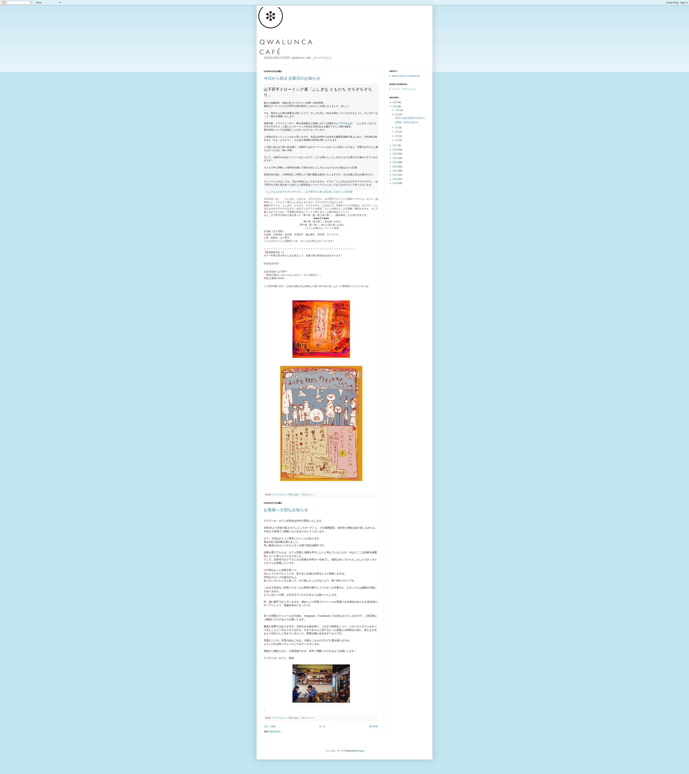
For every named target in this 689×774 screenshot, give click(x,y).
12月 (397, 110)
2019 (395, 102)
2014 (395, 158)
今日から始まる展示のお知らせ (292, 78)
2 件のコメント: (308, 718)
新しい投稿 (270, 726)
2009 (395, 179)
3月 (397, 131)
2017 (395, 145)
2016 (395, 149)
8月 (397, 114)
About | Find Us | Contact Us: (406, 76)
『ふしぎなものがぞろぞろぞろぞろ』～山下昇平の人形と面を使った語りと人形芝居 (308, 191)
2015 (395, 154)
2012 (395, 166)
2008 (395, 183)
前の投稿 (373, 726)
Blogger (360, 751)
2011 (395, 170)
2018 (395, 106)
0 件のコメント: (308, 494)
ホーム (322, 726)
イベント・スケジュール (404, 89)
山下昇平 (340, 123)
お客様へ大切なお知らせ (286, 510)
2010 (395, 175)
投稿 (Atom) (274, 731)
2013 (395, 162)
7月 (397, 127)
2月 (397, 136)
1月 (397, 140)
